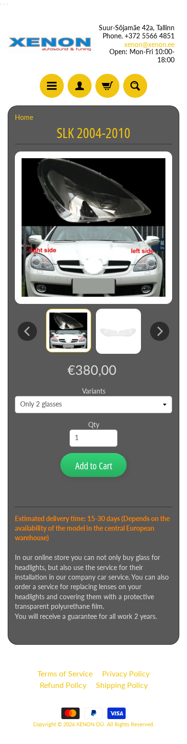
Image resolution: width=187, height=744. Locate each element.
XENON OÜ (90, 724)
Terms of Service (65, 673)
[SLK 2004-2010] (68, 330)
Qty (93, 425)
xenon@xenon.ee (149, 44)
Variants (93, 391)
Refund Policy (63, 684)
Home (24, 117)
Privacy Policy (126, 673)
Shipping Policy (122, 684)
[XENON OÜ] (51, 44)
